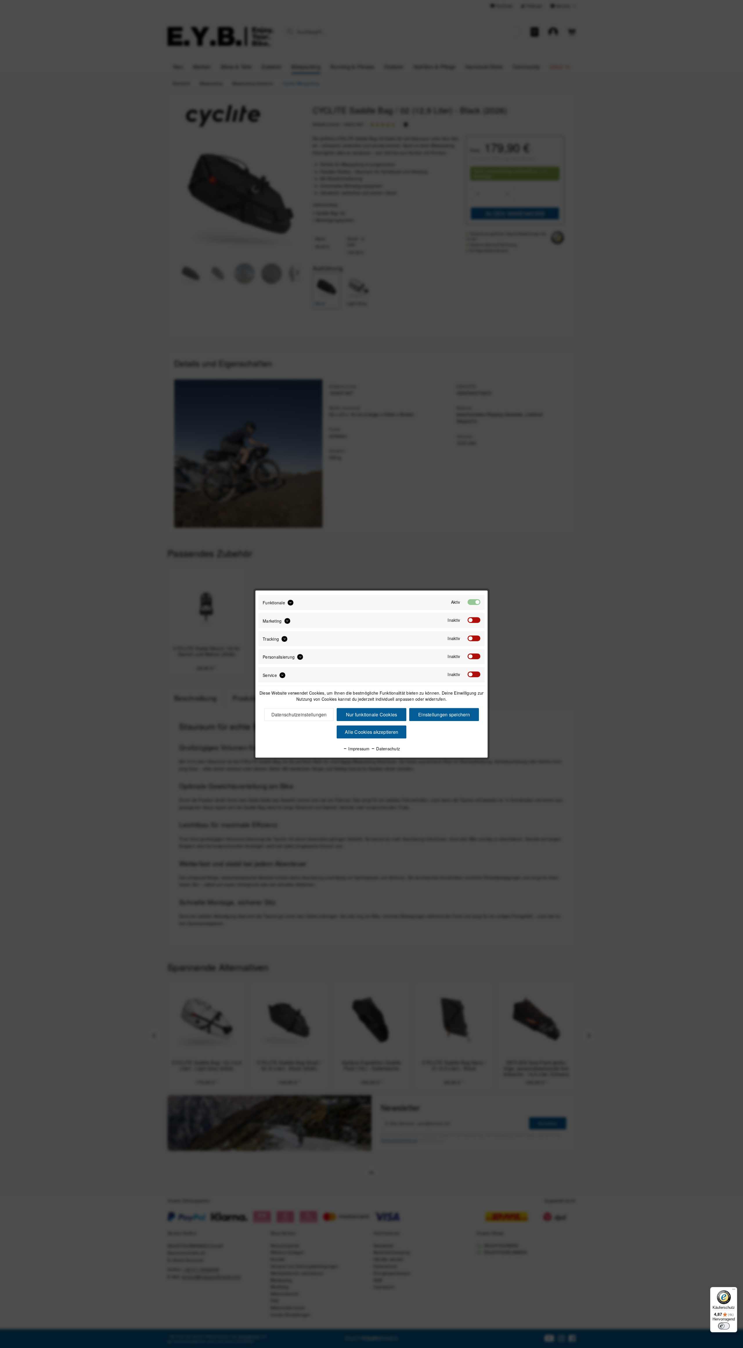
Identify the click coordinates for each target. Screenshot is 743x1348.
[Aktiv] (474, 602)
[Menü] (733, 1290)
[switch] (724, 1325)
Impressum (358, 749)
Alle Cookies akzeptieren (371, 732)
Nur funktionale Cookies (371, 714)
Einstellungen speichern (444, 714)
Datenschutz (387, 749)
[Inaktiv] (474, 620)
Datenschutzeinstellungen (299, 714)
